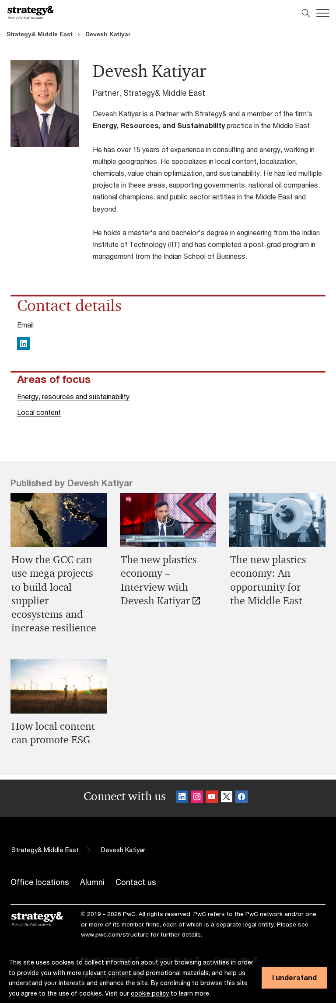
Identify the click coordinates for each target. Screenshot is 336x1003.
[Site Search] (305, 13)
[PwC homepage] (31, 13)
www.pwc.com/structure (115, 934)
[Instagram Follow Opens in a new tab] (197, 798)
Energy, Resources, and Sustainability (159, 125)
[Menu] (322, 13)
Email (25, 324)
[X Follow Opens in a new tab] (226, 798)
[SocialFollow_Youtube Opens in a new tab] (212, 798)
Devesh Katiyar (107, 34)
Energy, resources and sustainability (73, 396)
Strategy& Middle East (40, 34)
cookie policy (150, 993)
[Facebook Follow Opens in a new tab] (241, 798)
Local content (39, 412)
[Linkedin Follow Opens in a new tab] (182, 798)
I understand (294, 977)
